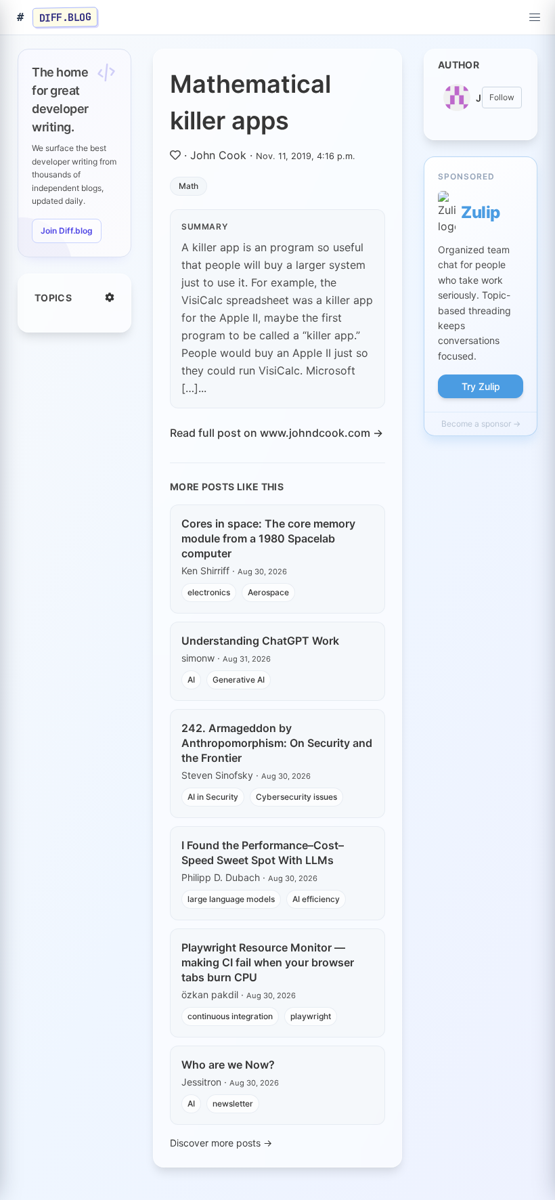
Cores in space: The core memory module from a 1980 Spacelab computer (268, 538)
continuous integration (230, 1016)
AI (191, 679)
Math (188, 186)
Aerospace (268, 592)
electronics (208, 592)
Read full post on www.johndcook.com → (276, 433)
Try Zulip (481, 386)
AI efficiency (316, 899)
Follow (501, 97)
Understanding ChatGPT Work (260, 640)
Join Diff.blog (67, 231)
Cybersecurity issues (296, 797)
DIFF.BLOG (65, 16)
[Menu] (535, 17)
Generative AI (239, 679)
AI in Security (212, 797)
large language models (231, 899)
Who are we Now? (228, 1064)
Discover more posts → (221, 1143)
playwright (310, 1016)
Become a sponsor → (480, 424)
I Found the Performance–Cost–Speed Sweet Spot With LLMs (262, 852)
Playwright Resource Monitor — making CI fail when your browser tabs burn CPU (267, 962)
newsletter (233, 1103)
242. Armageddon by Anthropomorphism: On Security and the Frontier (276, 743)
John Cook (218, 155)
